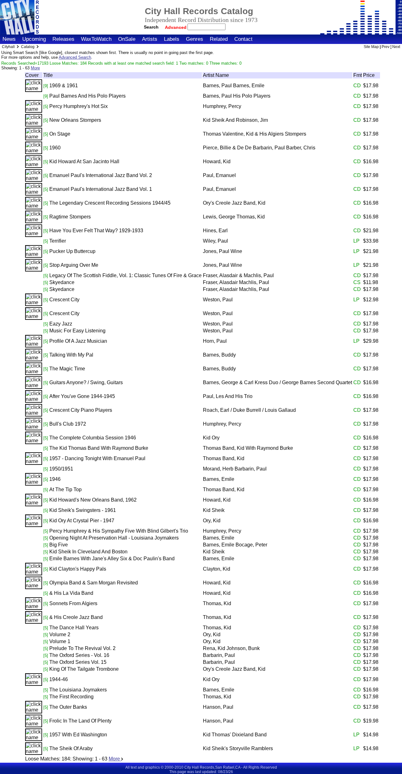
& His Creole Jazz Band (76, 617)
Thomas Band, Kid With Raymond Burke (248, 448)
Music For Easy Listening (77, 330)
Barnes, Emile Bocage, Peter (235, 544)
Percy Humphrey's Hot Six (78, 106)
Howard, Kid (217, 161)
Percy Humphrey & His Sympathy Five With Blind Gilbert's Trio (118, 531)
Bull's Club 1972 (67, 424)
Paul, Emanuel (219, 175)
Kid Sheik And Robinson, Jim (235, 120)
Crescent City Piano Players (80, 410)
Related (219, 39)
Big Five (58, 544)
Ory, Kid (211, 520)
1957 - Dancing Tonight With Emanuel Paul (97, 458)
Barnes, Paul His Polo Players (236, 96)
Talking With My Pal (71, 354)
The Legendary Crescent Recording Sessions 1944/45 (110, 203)
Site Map (371, 47)
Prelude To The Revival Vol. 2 (82, 648)
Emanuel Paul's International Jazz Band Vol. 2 (100, 175)
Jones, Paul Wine (222, 251)
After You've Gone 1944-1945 (82, 396)
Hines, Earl (215, 230)
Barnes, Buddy (219, 354)
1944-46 (58, 679)
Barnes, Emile (218, 479)
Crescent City (64, 299)
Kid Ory (211, 437)
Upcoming (34, 39)
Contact (243, 39)
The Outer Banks (68, 707)
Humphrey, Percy (222, 106)
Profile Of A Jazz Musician (78, 341)
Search (151, 27)
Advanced (176, 27)
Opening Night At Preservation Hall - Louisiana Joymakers (114, 537)
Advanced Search (75, 57)
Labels (171, 39)
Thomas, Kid (217, 603)
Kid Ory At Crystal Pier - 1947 (81, 520)
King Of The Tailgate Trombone (84, 669)
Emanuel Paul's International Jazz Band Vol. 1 (100, 189)
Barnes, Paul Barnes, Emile (233, 85)
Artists (149, 39)
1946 (55, 479)
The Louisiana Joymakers (78, 689)
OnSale (126, 39)
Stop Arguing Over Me (73, 265)
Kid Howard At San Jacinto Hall (84, 161)
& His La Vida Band (71, 593)
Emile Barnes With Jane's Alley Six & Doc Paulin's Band (112, 558)
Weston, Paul (218, 299)
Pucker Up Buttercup (72, 251)
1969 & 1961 (63, 85)
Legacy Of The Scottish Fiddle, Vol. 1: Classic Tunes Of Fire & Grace (125, 275)
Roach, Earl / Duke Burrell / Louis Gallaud (249, 410)
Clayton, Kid (216, 569)
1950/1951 (61, 468)
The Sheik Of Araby (71, 748)
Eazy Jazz (60, 323)
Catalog (28, 47)
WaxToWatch (96, 39)
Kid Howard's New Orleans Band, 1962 (93, 500)
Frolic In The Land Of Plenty (80, 720)
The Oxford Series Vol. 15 (77, 662)
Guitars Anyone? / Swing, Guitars (86, 382)
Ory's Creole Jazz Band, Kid (234, 203)
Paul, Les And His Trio (228, 396)
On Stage (59, 134)
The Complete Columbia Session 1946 (92, 437)
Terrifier (57, 241)
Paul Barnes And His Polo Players (87, 96)
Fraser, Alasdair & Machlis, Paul (238, 275)
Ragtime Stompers (70, 216)
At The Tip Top (65, 489)
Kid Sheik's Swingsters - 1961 (82, 510)
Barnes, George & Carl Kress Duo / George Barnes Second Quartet (277, 382)
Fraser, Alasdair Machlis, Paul (236, 282)
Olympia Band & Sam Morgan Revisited (93, 582)
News (9, 39)
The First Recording (71, 696)
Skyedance (61, 282)
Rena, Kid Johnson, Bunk (231, 648)
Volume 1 (59, 641)
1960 (55, 147)
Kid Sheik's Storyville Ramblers (238, 748)
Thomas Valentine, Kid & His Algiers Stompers (254, 134)
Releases (63, 39)
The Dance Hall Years (74, 627)
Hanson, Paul (218, 707)
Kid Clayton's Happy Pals (77, 569)
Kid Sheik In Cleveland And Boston (88, 551)
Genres (194, 39)
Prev (385, 47)
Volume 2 (59, 634)
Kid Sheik (214, 510)
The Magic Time (67, 368)
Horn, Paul (215, 341)
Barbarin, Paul (219, 655)
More (35, 68)
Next (396, 47)
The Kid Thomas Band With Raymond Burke (98, 448)
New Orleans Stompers (75, 120)
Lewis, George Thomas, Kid (234, 216)
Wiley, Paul (215, 241)
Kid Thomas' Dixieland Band (235, 734)
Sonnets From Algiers (73, 603)
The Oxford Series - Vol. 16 (79, 655)
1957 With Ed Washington (78, 734)
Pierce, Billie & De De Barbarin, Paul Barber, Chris (259, 147)
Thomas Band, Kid (223, 458)
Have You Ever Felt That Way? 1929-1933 (96, 230)
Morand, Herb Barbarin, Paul (235, 468)
